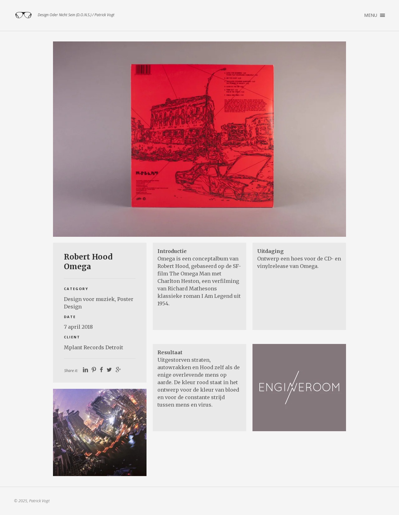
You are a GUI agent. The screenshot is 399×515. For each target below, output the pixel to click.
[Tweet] (109, 369)
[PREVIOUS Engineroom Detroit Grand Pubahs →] (299, 387)
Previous (66, 138)
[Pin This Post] (94, 369)
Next (332, 138)
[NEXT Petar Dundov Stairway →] (100, 432)
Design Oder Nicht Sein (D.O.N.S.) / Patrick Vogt (23, 15)
